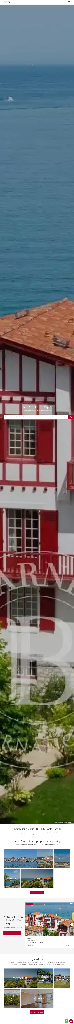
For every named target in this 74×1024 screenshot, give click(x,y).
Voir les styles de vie (37, 1012)
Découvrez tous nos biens (12, 933)
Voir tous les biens (37, 892)
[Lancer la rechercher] (71, 417)
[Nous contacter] (71, 1021)
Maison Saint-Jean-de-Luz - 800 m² (63, 822)
